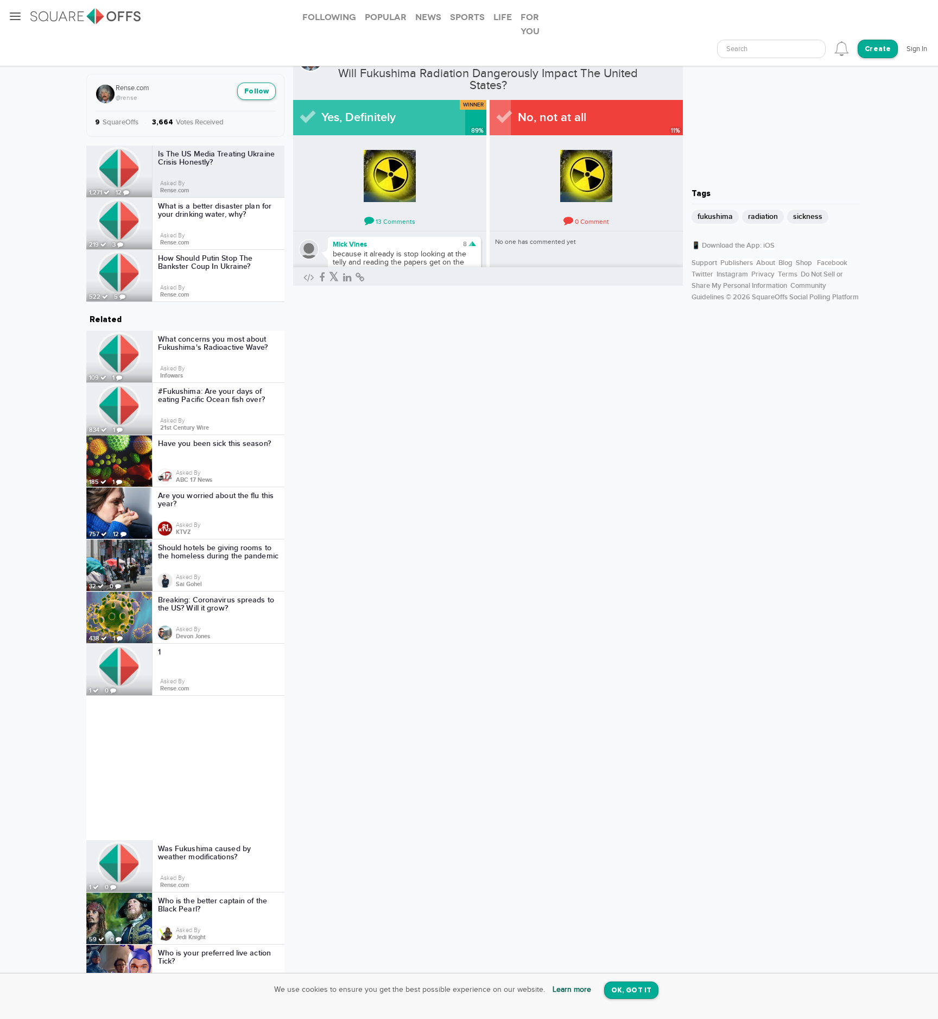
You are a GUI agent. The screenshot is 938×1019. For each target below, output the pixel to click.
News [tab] (428, 17)
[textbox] (771, 49)
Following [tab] (329, 17)
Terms (787, 274)
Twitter (702, 274)
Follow (256, 91)
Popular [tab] (386, 17)
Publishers (736, 263)
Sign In (917, 49)
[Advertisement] (185, 768)
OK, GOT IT (631, 990)
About (765, 263)
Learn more (572, 989)
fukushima (715, 216)
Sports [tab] (467, 17)
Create (878, 49)
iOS (769, 245)
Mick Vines (350, 244)
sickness (807, 216)
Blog (785, 263)
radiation (763, 216)
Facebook (832, 263)
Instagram (732, 274)
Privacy (763, 274)
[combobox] (771, 49)
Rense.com (132, 88)
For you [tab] (530, 24)
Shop (804, 263)
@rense (126, 98)
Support (704, 263)
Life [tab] (502, 17)
